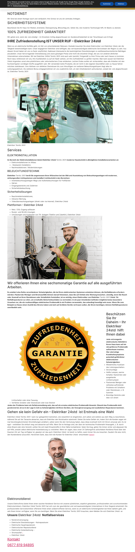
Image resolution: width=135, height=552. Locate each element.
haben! (91, 435)
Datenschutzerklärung (20, 6)
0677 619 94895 (20, 545)
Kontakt (13, 539)
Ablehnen (121, 4)
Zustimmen (107, 4)
